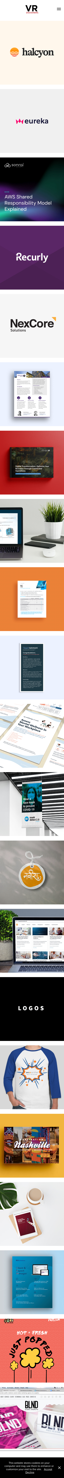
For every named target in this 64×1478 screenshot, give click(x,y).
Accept (48, 1469)
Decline (29, 1472)
